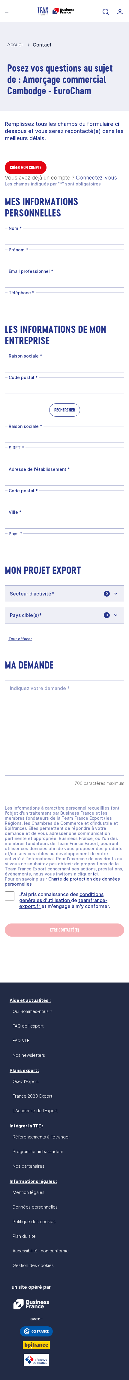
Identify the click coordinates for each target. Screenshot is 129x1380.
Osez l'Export (26, 1081)
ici (95, 873)
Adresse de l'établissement (39, 469)
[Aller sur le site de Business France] (31, 1304)
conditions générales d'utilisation (61, 897)
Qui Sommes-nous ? (32, 1011)
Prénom (18, 249)
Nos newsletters (29, 1055)
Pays (15, 533)
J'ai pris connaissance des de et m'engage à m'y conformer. (64, 900)
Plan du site (24, 1236)
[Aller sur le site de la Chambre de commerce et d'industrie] (36, 1331)
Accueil (16, 44)
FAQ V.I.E (21, 1040)
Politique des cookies (34, 1221)
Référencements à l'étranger (41, 1136)
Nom (15, 228)
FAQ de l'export (28, 1025)
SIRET (16, 447)
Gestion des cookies (33, 1265)
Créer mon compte (25, 167)
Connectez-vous (96, 177)
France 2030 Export (32, 1096)
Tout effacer (20, 639)
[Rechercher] (105, 11)
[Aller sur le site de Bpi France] (36, 1345)
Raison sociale (25, 355)
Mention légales (28, 1192)
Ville (15, 512)
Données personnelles (35, 1206)
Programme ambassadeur (38, 1151)
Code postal (23, 377)
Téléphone (21, 292)
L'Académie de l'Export (35, 1110)
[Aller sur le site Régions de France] (36, 1360)
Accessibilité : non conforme (41, 1250)
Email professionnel (31, 271)
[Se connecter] (119, 11)
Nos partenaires (28, 1166)
